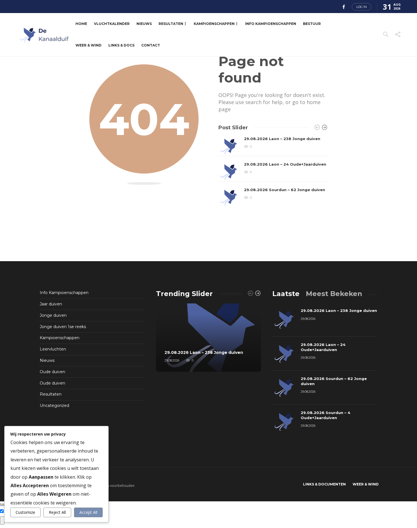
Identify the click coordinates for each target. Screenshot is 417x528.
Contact (150, 45)
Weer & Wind (88, 45)
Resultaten (171, 24)
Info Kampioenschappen (270, 24)
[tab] (286, 294)
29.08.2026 (172, 360)
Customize (25, 512)
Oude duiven (52, 371)
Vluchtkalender (112, 24)
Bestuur (312, 24)
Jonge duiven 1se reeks (63, 326)
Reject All (57, 512)
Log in (361, 7)
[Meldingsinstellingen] (2, 520)
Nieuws (144, 24)
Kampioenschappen (214, 24)
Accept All (88, 512)
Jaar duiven (51, 304)
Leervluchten (53, 349)
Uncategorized (54, 405)
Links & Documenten (324, 484)
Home (81, 24)
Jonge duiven (53, 315)
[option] (273, 171)
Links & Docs (121, 45)
